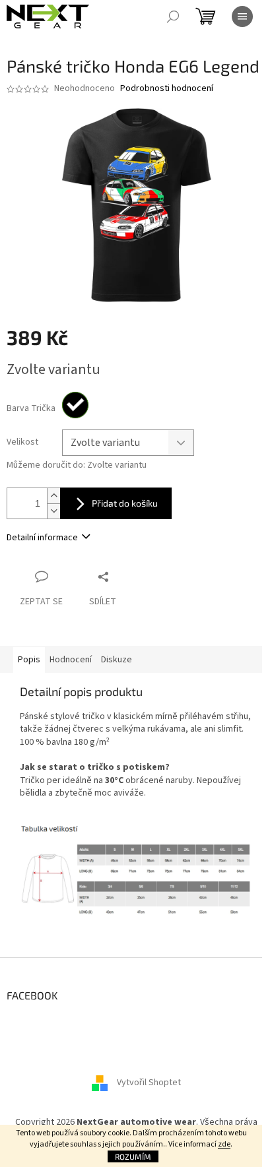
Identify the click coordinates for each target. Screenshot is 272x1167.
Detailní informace (42, 537)
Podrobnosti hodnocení (166, 88)
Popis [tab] (29, 659)
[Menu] (242, 16)
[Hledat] (173, 16)
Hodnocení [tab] (71, 659)
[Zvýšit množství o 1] (53, 495)
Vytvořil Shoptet (149, 1083)
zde (224, 1144)
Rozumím (133, 1156)
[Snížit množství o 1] (53, 511)
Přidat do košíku (125, 503)
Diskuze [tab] (116, 659)
